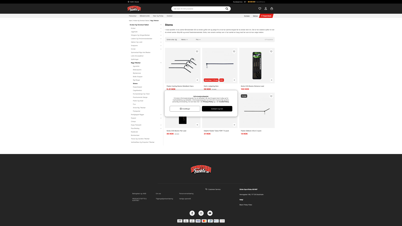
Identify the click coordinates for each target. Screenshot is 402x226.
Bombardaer (135, 135)
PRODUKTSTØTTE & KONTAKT (139, 199)
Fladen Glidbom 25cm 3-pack (251, 131)
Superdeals (267, 16)
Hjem (130, 20)
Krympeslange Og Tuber (141, 94)
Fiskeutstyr (133, 16)
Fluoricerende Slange (140, 97)
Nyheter (247, 16)
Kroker (133, 28)
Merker (255, 16)
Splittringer (135, 59)
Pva (134, 104)
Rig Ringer (136, 80)
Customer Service (214, 189)
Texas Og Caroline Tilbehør (140, 139)
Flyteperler (136, 111)
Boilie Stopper (137, 76)
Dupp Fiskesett (136, 125)
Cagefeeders (137, 90)
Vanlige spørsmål (185, 199)
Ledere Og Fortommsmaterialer (141, 38)
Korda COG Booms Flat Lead (176, 131)
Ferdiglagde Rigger (137, 114)
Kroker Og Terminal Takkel (141, 20)
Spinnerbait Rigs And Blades (140, 52)
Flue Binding (135, 128)
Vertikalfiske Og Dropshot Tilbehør (142, 142)
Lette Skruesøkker (137, 56)
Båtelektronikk (145, 16)
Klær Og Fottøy (158, 16)
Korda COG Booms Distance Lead (252, 86)
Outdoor (169, 16)
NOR (134, 2)
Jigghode (134, 32)
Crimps (133, 121)
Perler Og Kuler (138, 101)
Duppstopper (137, 87)
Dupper (133, 118)
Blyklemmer (137, 73)
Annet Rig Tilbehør (139, 108)
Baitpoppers (137, 70)
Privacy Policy (208, 102)
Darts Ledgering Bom (211, 86)
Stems (135, 83)
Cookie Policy (224, 102)
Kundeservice (237, 2)
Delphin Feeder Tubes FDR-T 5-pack (216, 131)
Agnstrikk (136, 66)
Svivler (133, 49)
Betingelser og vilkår (139, 193)
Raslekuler (134, 132)
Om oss (158, 193)
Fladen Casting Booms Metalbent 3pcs (180, 86)
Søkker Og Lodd (136, 42)
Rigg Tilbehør (154, 20)
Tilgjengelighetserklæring (164, 199)
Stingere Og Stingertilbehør (140, 35)
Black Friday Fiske (246, 205)
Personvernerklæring (186, 193)
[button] (259, 2)
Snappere (134, 45)
